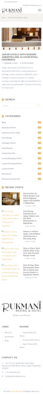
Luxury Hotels (21, 169)
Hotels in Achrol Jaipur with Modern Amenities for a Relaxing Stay (31, 235)
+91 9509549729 (10, 2)
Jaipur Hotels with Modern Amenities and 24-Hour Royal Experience (20, 57)
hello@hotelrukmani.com (31, 5)
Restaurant (21, 174)
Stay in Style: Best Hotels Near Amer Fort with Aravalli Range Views (31, 252)
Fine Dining (21, 138)
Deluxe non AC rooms (21, 133)
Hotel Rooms (28, 63)
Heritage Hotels (21, 143)
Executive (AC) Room (31, 340)
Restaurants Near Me (21, 179)
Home (3, 17)
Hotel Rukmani (16, 391)
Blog (21, 122)
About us (8, 332)
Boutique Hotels (21, 127)
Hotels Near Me (21, 153)
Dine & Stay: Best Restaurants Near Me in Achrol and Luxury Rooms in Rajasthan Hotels (31, 270)
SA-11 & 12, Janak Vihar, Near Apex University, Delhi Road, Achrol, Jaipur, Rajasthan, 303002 (21, 365)
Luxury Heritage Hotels (21, 163)
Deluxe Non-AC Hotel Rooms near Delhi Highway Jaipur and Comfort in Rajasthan (31, 198)
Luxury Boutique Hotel (21, 158)
